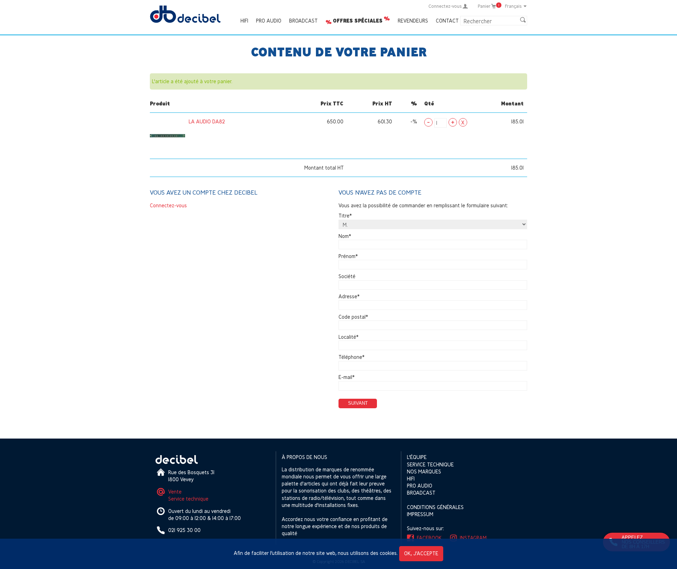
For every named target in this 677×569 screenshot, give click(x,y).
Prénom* (348, 256)
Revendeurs (413, 21)
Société (346, 276)
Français (513, 6)
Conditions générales (435, 507)
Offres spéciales (358, 21)
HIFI (244, 21)
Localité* (348, 337)
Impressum (420, 514)
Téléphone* (351, 357)
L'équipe (417, 457)
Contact (447, 21)
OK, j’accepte (421, 553)
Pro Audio (268, 21)
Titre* (345, 216)
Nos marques (424, 472)
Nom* (344, 236)
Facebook (429, 538)
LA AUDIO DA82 (207, 121)
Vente (175, 492)
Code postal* (353, 317)
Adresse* (349, 297)
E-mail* (346, 377)
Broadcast (303, 21)
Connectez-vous (168, 205)
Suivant (358, 403)
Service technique (188, 499)
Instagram (473, 538)
